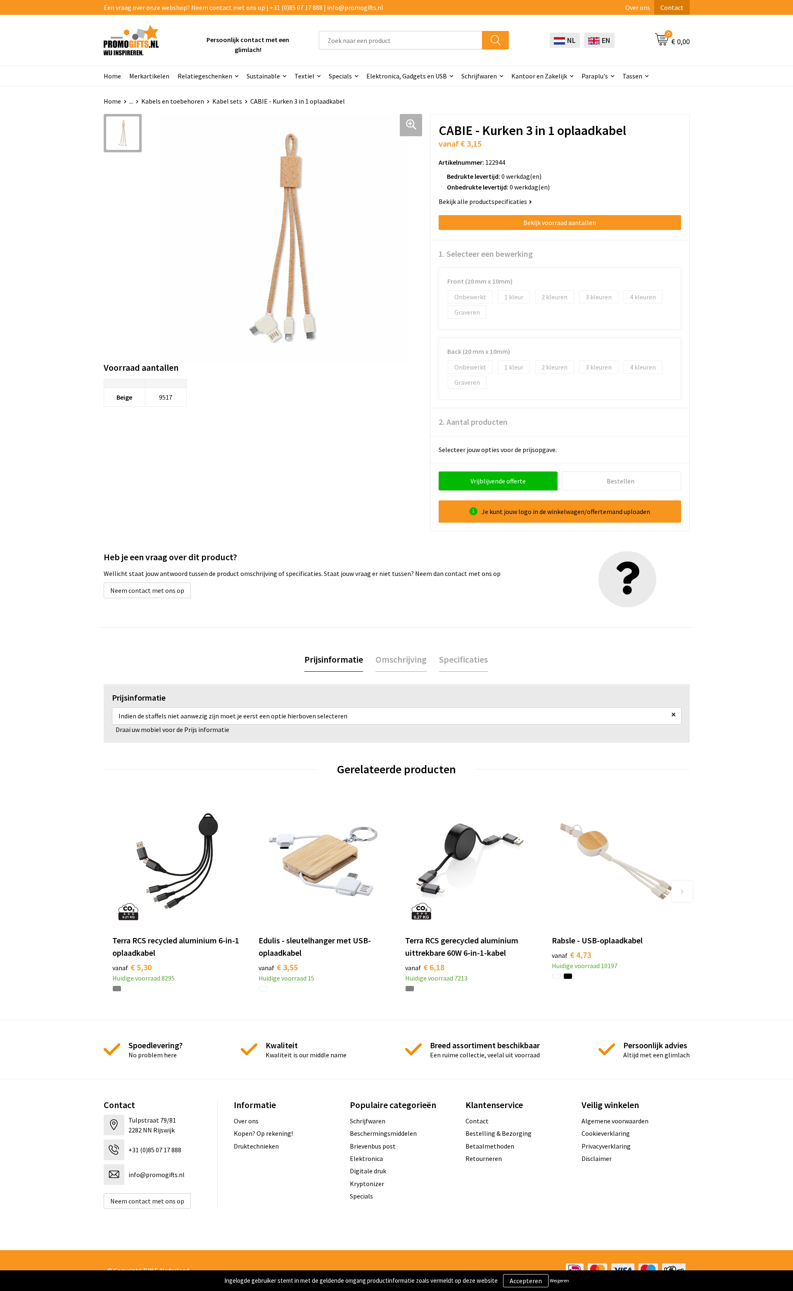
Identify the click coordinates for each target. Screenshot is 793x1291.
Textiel (304, 76)
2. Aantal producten (473, 422)
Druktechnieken (256, 1146)
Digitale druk (368, 1171)
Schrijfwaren (479, 76)
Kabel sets (227, 101)
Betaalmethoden (489, 1146)
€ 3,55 (278, 967)
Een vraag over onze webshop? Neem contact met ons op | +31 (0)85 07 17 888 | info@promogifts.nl (243, 7)
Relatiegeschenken (205, 76)
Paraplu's (595, 76)
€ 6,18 (424, 967)
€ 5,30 (132, 967)
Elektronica (366, 1158)
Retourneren (483, 1158)
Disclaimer (597, 1158)
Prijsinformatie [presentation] (333, 659)
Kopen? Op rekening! (263, 1133)
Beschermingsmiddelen (383, 1133)
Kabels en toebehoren (172, 101)
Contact (672, 7)
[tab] (333, 659)
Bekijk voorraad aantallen (559, 222)
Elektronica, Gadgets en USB (406, 76)
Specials (340, 76)
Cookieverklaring (606, 1133)
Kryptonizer (367, 1184)
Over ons (637, 7)
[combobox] (400, 40)
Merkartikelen (149, 76)
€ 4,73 (571, 955)
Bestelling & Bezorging (498, 1133)
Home (112, 76)
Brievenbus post (373, 1146)
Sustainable (263, 76)
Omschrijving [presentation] (401, 659)
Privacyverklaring (606, 1146)
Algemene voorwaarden (615, 1121)
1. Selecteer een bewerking (486, 254)
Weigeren (559, 1280)
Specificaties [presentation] (463, 659)
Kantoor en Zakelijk (539, 76)
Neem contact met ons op (147, 590)
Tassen (632, 76)
